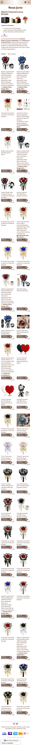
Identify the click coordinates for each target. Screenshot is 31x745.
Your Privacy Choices (12, 740)
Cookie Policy (14, 737)
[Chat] (25, 2)
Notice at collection (7, 743)
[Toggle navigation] (28, 2)
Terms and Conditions (20, 737)
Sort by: (3, 54)
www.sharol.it (11, 49)
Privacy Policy (9, 737)
